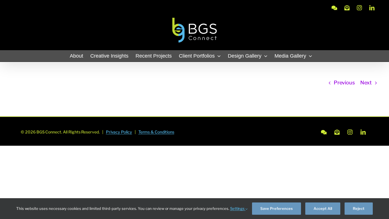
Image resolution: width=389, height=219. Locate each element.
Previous (344, 83)
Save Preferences (276, 208)
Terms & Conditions (156, 131)
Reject (359, 208)
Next (366, 83)
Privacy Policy (119, 131)
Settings (238, 208)
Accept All (323, 208)
